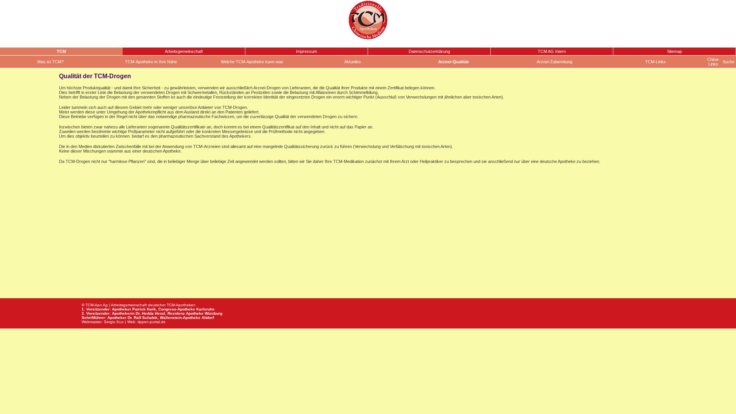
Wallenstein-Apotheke (180, 317)
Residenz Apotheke (186, 313)
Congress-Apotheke (176, 309)
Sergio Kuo (114, 322)
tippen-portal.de (152, 322)
